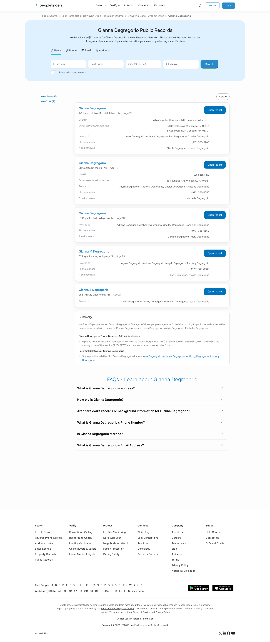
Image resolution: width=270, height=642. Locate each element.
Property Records (45, 554)
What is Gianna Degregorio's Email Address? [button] (110, 445)
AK (60, 591)
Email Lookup (43, 548)
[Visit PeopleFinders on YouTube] (233, 633)
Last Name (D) (70, 15)
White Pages (145, 532)
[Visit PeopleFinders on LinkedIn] (225, 633)
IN (129, 591)
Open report (215, 109)
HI (112, 591)
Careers (176, 537)
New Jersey (49, 96)
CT (91, 591)
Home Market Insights (82, 554)
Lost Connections (148, 537)
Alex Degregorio (152, 356)
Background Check (80, 537)
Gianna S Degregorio (94, 290)
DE (97, 591)
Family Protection (113, 548)
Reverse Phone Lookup (48, 537)
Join (228, 5)
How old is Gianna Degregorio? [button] (100, 400)
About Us (177, 532)
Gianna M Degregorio (94, 251)
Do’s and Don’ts (215, 543)
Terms (175, 559)
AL (65, 591)
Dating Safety (111, 554)
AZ (75, 591)
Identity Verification (80, 543)
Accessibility (41, 633)
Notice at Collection (183, 570)
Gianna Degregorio (92, 108)
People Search (49, 15)
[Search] (200, 5)
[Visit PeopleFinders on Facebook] (229, 633)
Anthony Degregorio (173, 356)
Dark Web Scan (112, 537)
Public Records (44, 559)
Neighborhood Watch (115, 543)
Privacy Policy (180, 565)
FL (101, 591)
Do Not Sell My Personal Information (135, 618)
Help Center (213, 532)
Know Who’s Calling (80, 532)
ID (120, 591)
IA (116, 591)
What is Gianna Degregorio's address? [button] (106, 388)
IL (125, 591)
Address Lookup (44, 543)
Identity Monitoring (114, 532)
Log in (212, 5)
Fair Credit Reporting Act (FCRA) (117, 608)
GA (107, 591)
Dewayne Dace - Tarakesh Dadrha (103, 15)
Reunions (143, 543)
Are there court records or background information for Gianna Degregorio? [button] (133, 411)
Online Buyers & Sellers (82, 548)
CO (86, 591)
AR (70, 591)
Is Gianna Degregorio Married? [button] (100, 434)
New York (47, 101)
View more (138, 591)
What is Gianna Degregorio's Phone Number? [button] (111, 422)
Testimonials (179, 543)
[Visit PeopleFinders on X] (221, 633)
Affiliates (177, 554)
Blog (174, 548)
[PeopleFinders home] (49, 5)
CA (80, 591)
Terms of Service (141, 612)
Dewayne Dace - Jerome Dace (146, 15)
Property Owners (148, 554)
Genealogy (144, 548)
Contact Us (212, 537)
